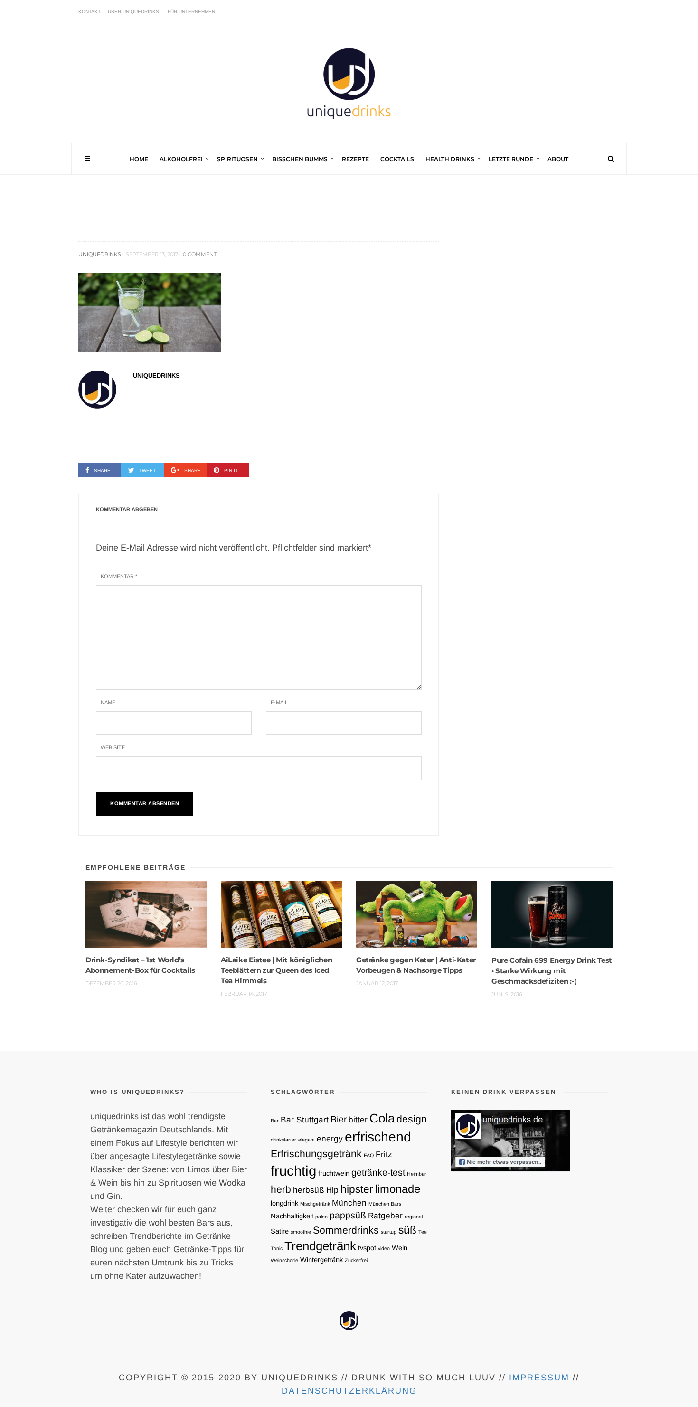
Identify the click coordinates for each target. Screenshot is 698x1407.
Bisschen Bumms (300, 158)
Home (139, 158)
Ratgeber (385, 1215)
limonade (397, 1188)
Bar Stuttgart (305, 1119)
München (349, 1202)
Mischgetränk (315, 1204)
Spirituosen (237, 158)
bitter (358, 1119)
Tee (422, 1232)
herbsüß (308, 1190)
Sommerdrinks (346, 1230)
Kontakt (89, 11)
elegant (306, 1139)
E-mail (279, 702)
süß (407, 1230)
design (411, 1118)
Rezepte (355, 158)
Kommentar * (119, 576)
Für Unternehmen (191, 11)
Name (108, 702)
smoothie (301, 1232)
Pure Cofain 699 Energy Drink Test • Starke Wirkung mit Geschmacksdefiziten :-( (551, 971)
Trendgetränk (320, 1246)
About (557, 158)
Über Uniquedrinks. (134, 11)
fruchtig (293, 1171)
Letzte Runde (511, 158)
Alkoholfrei (181, 158)
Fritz (384, 1154)
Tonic (277, 1248)
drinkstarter (283, 1139)
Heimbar (416, 1174)
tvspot (367, 1248)
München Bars (384, 1204)
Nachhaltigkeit (292, 1216)
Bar (275, 1120)
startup (388, 1232)
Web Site (113, 747)
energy (330, 1138)
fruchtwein (333, 1173)
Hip (332, 1190)
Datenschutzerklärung (349, 1391)
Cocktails (397, 158)
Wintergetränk (321, 1260)
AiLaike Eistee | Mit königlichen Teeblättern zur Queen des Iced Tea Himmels (276, 970)
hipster (356, 1189)
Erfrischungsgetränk (316, 1153)
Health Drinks (449, 158)
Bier (338, 1119)
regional (414, 1216)
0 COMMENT (200, 254)
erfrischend (378, 1136)
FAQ (369, 1155)
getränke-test (378, 1172)
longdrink (284, 1203)
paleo (321, 1216)
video (384, 1248)
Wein (399, 1248)
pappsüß (348, 1215)
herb (281, 1189)
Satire (280, 1231)
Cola (382, 1118)
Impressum (539, 1377)
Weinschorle (284, 1260)
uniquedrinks (99, 254)
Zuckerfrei (356, 1260)
